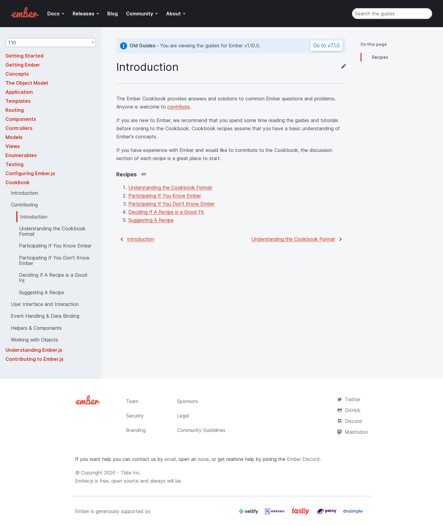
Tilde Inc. (131, 473)
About (173, 14)
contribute (178, 107)
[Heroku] (275, 514)
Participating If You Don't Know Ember (171, 204)
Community (139, 14)
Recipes (380, 57)
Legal (183, 416)
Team (132, 401)
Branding (136, 430)
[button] (50, 42)
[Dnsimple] (353, 514)
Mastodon (356, 432)
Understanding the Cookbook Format (170, 187)
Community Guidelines (201, 430)
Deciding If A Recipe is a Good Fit (166, 212)
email (170, 459)
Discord (353, 421)
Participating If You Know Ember (164, 196)
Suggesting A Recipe (151, 220)
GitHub (352, 410)
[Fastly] (301, 514)
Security (135, 416)
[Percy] (327, 514)
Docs (53, 14)
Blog (112, 14)
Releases (83, 14)
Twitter (352, 399)
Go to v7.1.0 (326, 46)
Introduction (140, 239)
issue (203, 459)
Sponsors (187, 401)
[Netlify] (249, 514)
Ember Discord (303, 459)
